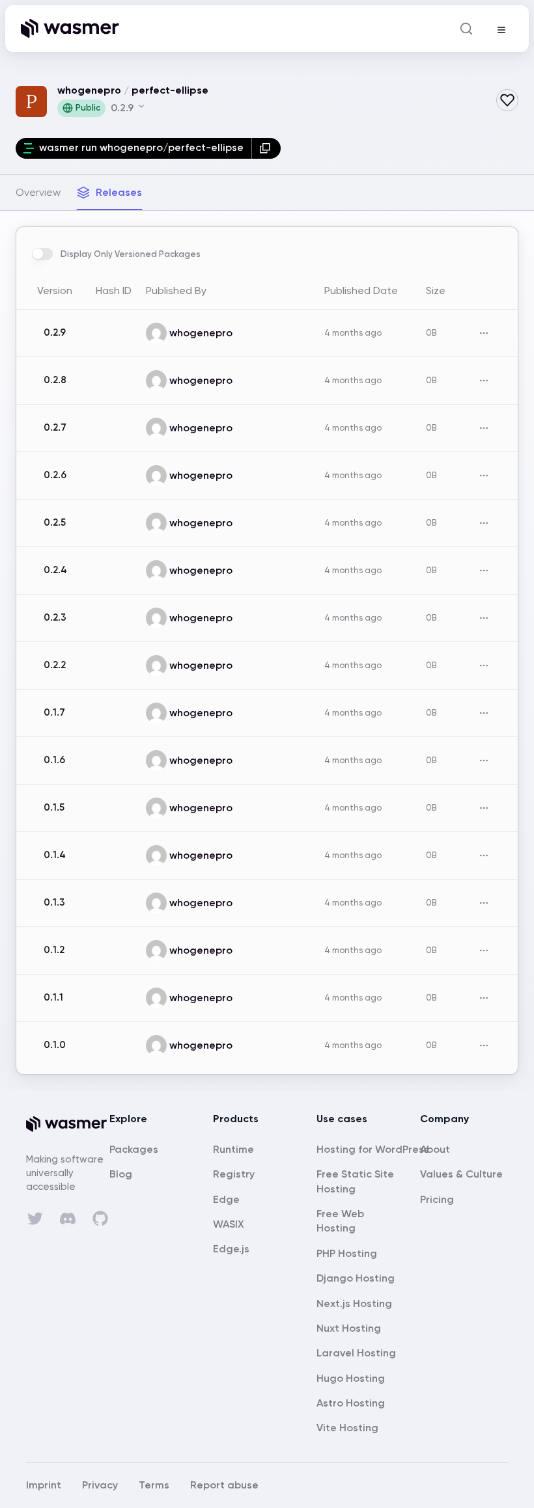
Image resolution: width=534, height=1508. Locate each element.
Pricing (437, 1199)
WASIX (228, 1224)
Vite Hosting (347, 1427)
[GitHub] (100, 1218)
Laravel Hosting (356, 1353)
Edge (226, 1199)
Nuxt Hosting (348, 1328)
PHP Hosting (346, 1253)
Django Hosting (355, 1278)
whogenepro (89, 90)
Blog (120, 1174)
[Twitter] (35, 1218)
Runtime (233, 1149)
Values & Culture (461, 1174)
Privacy (100, 1485)
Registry (234, 1174)
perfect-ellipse (170, 90)
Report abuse (224, 1485)
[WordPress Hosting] (372, 1149)
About (435, 1149)
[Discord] (68, 1218)
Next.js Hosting (354, 1303)
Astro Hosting (350, 1403)
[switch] (42, 254)
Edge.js (231, 1249)
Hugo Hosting (350, 1378)
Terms (154, 1485)
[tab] (38, 192)
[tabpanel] (267, 650)
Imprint (43, 1485)
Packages (133, 1149)
